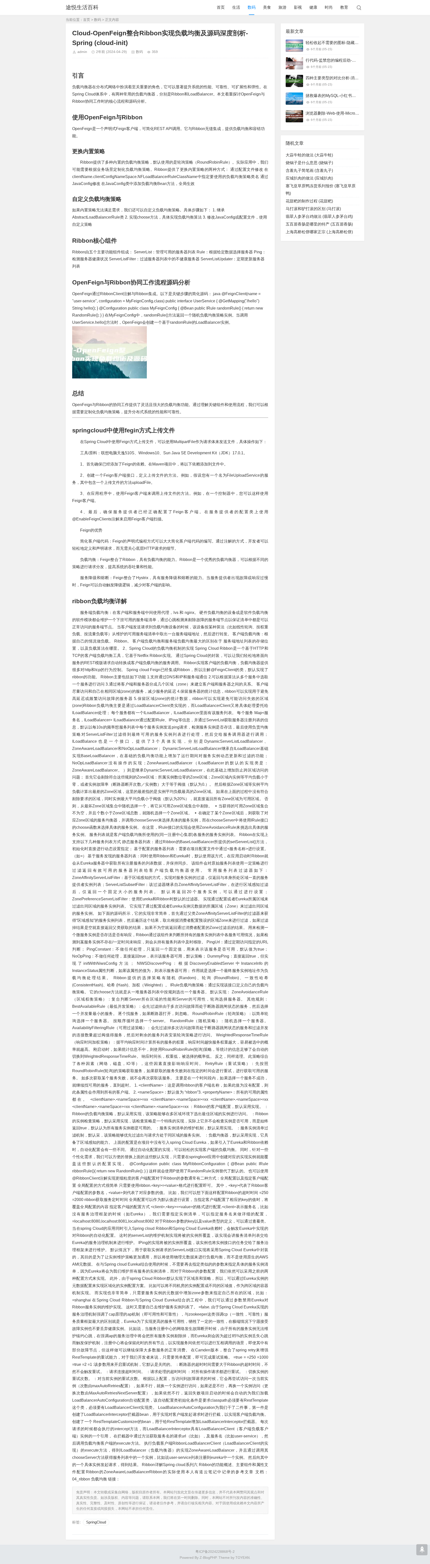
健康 (313, 7)
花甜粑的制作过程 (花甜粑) (309, 201)
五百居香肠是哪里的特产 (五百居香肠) (319, 224)
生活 (236, 7)
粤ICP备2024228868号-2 (215, 1552)
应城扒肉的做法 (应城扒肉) (309, 178)
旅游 (282, 7)
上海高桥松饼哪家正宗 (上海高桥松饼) (319, 232)
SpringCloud (96, 1522)
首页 (221, 7)
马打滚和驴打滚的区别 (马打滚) (313, 209)
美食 (267, 7)
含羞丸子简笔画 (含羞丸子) (309, 170)
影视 (298, 7)
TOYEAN (242, 1558)
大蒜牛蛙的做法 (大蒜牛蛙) (309, 155)
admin (82, 52)
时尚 (329, 7)
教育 (344, 7)
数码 (252, 7)
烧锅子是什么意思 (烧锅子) (309, 163)
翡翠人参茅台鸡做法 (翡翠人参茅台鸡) (319, 216)
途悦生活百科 (82, 7)
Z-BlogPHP (208, 1558)
